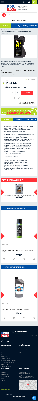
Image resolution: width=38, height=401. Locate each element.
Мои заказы (22, 351)
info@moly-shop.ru (5, 389)
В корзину (27, 93)
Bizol (12, 29)
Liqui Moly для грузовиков (7, 362)
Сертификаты (4, 380)
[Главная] (1, 30)
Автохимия (4, 353)
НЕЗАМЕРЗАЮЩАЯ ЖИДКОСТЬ (8, 360)
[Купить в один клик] (14, 98)
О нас (2, 378)
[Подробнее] (34, 259)
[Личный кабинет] (29, 2)
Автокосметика (5, 351)
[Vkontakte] (8, 341)
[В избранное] (23, 98)
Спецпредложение (5, 358)
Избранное (22, 353)
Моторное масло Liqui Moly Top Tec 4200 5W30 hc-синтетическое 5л (19, 195)
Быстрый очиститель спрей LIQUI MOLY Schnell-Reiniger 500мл (18, 251)
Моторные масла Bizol (19, 29)
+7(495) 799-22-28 (29, 26)
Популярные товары (6, 366)
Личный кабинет (5, 376)
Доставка (3, 372)
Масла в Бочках (5, 364)
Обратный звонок (19, 333)
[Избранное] (23, 2)
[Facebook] (4, 341)
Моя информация (23, 349)
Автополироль (4, 356)
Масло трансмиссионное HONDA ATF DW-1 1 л (15, 309)
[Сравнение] (18, 2)
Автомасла (3, 349)
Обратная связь (5, 374)
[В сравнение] (19, 98)
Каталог (5, 26)
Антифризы (4, 354)
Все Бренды (6, 29)
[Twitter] (2, 341)
